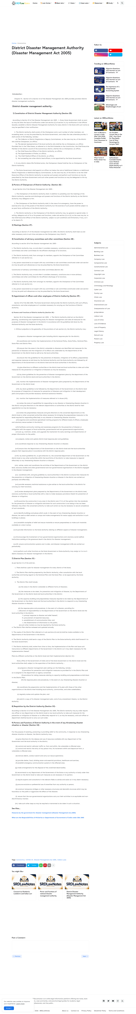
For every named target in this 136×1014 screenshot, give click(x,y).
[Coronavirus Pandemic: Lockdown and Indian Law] (24, 881)
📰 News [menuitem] (71, 3)
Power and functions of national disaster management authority (48, 894)
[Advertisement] (68, 24)
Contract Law (99, 270)
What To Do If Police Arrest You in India (100, 160)
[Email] (49, 865)
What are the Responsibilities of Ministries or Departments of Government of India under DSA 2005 (48, 818)
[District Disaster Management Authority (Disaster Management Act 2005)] (77, 881)
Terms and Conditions (116, 1011)
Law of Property (100, 327)
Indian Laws (61, 860)
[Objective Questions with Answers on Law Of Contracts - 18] (99, 80)
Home (14, 43)
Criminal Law (98, 282)
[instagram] (101, 54)
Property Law (99, 343)
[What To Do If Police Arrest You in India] (100, 151)
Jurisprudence (99, 312)
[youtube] (116, 50)
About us (65, 1011)
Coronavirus (22, 43)
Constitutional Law (101, 267)
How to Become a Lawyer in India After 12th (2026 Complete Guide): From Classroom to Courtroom (100, 137)
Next (84, 956)
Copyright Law (99, 274)
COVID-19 (29, 860)
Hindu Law (98, 297)
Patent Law (98, 339)
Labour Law (98, 316)
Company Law (99, 259)
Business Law (98, 255)
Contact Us (75, 1011)
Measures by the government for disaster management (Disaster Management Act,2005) (44, 813)
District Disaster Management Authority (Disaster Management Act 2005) (76, 895)
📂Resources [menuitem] (97, 3)
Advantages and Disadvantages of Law (113, 106)
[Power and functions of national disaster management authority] (50, 881)
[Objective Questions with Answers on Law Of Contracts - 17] (99, 98)
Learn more (20, 1004)
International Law (100, 305)
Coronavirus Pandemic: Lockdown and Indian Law (23, 893)
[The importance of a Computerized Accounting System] (99, 89)
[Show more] (53, 865)
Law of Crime (99, 320)
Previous (17, 956)
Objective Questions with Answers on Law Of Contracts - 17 (113, 98)
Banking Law (98, 252)
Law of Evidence (100, 324)
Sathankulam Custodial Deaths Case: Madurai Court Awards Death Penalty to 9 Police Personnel (115, 162)
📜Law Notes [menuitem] (45, 3)
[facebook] (101, 50)
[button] (117, 3)
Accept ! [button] (9, 1008)
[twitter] (116, 54)
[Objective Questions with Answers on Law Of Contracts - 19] (99, 71)
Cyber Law (98, 289)
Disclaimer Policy (100, 1011)
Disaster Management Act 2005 (45, 860)
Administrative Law (101, 248)
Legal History (99, 331)
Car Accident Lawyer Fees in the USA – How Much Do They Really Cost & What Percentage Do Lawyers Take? (115, 138)
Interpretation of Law (102, 308)
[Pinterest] (45, 865)
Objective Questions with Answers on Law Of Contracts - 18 (113, 79)
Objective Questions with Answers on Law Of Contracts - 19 (113, 70)
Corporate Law (99, 278)
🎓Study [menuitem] (109, 3)
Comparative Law (100, 263)
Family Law (98, 293)
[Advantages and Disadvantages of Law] (99, 107)
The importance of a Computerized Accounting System (112, 88)
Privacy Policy (86, 1011)
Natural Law (98, 335)
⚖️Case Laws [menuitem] (83, 3)
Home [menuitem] (35, 3)
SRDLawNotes (45, 1011)
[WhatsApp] (41, 865)
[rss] (122, 1001)
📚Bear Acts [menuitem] (59, 3)
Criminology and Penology (103, 286)
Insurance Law (99, 301)
